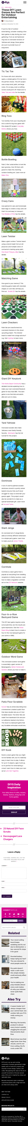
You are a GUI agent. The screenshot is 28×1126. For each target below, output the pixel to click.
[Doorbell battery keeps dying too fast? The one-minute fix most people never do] (5, 962)
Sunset (4, 707)
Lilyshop (10, 338)
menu (24, 2)
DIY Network (13, 582)
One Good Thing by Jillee (10, 252)
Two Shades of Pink (8, 214)
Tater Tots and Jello (8, 92)
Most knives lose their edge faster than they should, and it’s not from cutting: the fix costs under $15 (18, 1043)
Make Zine (5, 175)
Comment (4, 865)
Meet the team (6, 1091)
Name (3, 881)
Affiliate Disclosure (8, 1100)
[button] (14, 59)
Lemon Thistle (18, 541)
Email (3, 887)
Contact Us (5, 1094)
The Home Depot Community (11, 383)
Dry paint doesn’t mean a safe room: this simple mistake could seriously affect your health (18, 972)
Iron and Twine (8, 504)
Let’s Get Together (12, 771)
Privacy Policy (6, 1097)
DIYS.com (5, 2)
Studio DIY (11, 291)
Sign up (14, 812)
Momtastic (11, 433)
